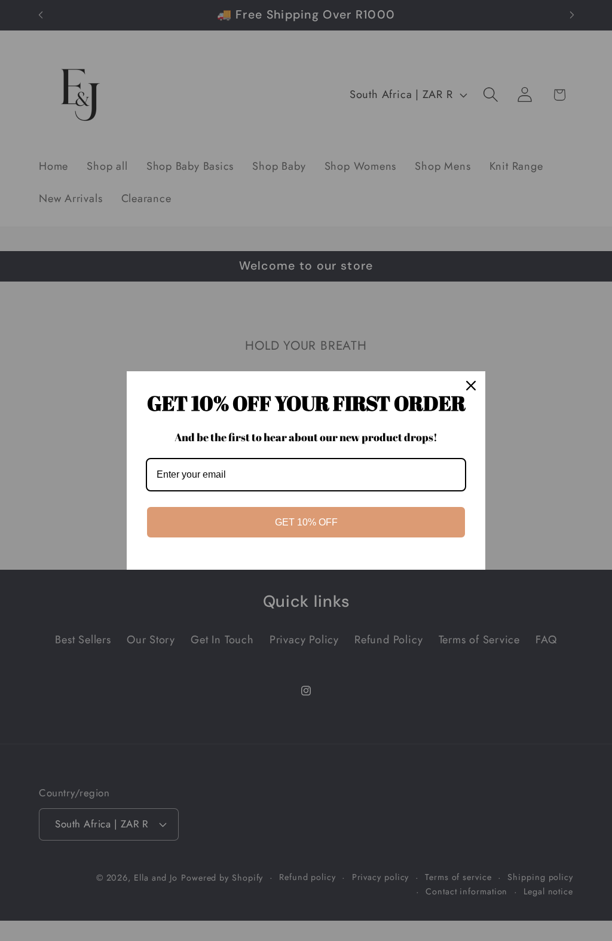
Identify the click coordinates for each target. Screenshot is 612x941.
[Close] (471, 385)
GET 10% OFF (306, 522)
